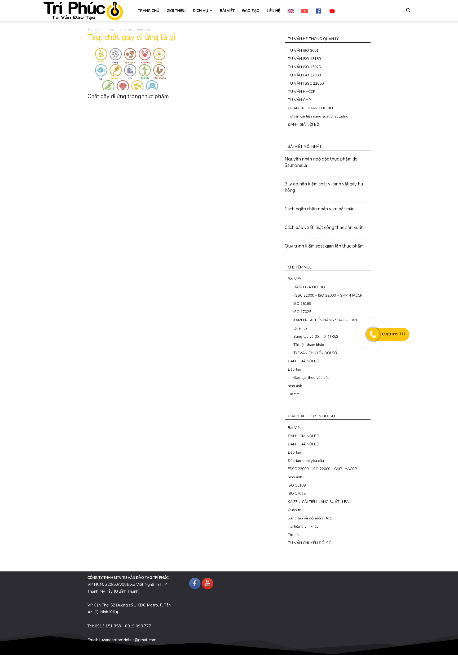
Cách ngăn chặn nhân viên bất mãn (320, 209)
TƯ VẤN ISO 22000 (304, 75)
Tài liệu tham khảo (308, 344)
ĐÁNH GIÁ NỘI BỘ (303, 124)
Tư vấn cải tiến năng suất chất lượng (318, 116)
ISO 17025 (302, 311)
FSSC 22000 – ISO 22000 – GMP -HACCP (327, 295)
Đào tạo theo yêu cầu (311, 377)
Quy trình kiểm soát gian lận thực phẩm (324, 246)
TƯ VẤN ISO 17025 (304, 67)
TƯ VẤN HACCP (301, 91)
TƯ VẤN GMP (299, 99)
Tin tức (294, 394)
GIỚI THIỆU (176, 10)
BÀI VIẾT (227, 10)
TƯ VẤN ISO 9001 (303, 50)
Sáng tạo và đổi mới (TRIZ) (315, 336)
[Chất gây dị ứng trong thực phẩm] (130, 68)
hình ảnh (295, 385)
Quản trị (300, 328)
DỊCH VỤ (200, 10)
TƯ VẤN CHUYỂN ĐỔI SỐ (315, 352)
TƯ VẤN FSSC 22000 (306, 83)
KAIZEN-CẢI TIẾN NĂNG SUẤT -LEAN (325, 320)
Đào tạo (294, 369)
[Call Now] (373, 334)
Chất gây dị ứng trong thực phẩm (128, 96)
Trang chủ (94, 29)
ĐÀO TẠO (250, 10)
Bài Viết (294, 278)
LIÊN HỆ (273, 10)
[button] (408, 11)
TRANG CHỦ (148, 10)
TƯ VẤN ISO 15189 (304, 58)
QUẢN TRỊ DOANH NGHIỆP (311, 108)
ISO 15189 (302, 303)
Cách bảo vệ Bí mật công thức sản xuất (324, 227)
